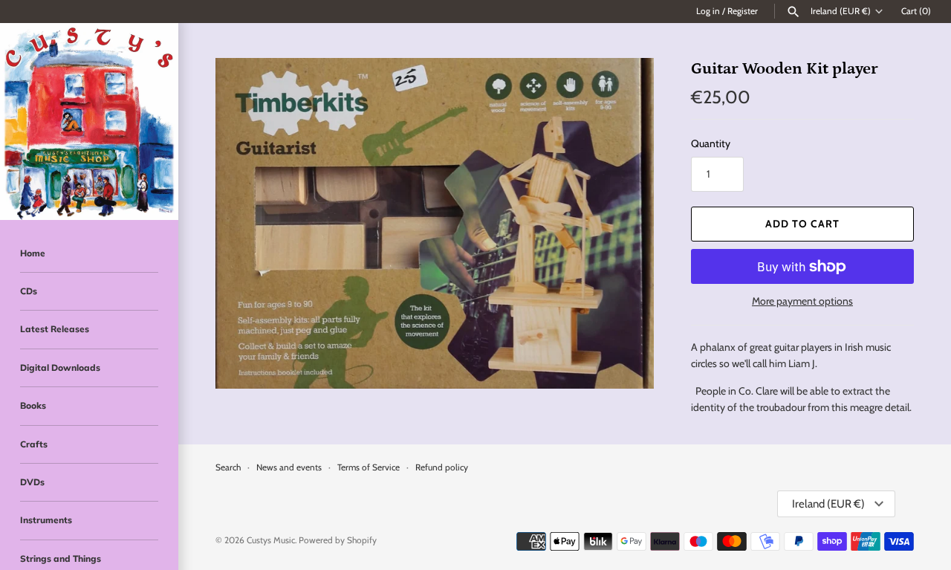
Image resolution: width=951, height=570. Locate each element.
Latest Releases (54, 328)
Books (33, 405)
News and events (289, 467)
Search (228, 467)
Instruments (46, 519)
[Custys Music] (89, 121)
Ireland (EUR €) (841, 11)
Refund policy (441, 467)
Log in (708, 11)
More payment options (802, 301)
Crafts (34, 444)
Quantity (710, 143)
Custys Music (271, 540)
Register (742, 11)
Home (32, 253)
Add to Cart (802, 223)
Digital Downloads (60, 367)
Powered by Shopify (338, 540)
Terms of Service (368, 467)
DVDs (32, 482)
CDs (28, 291)
